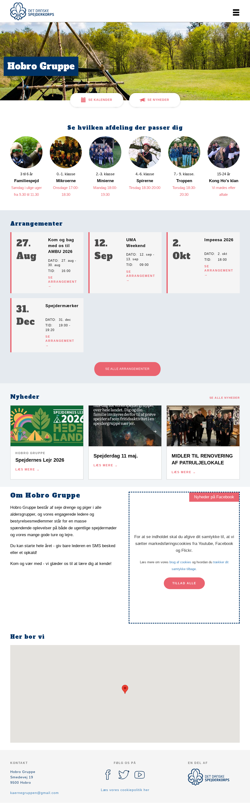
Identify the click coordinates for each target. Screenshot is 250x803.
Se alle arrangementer (127, 369)
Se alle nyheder (224, 397)
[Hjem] (32, 11)
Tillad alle (184, 583)
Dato (53, 260)
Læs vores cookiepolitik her (125, 790)
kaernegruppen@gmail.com (34, 793)
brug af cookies (180, 562)
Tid (51, 271)
